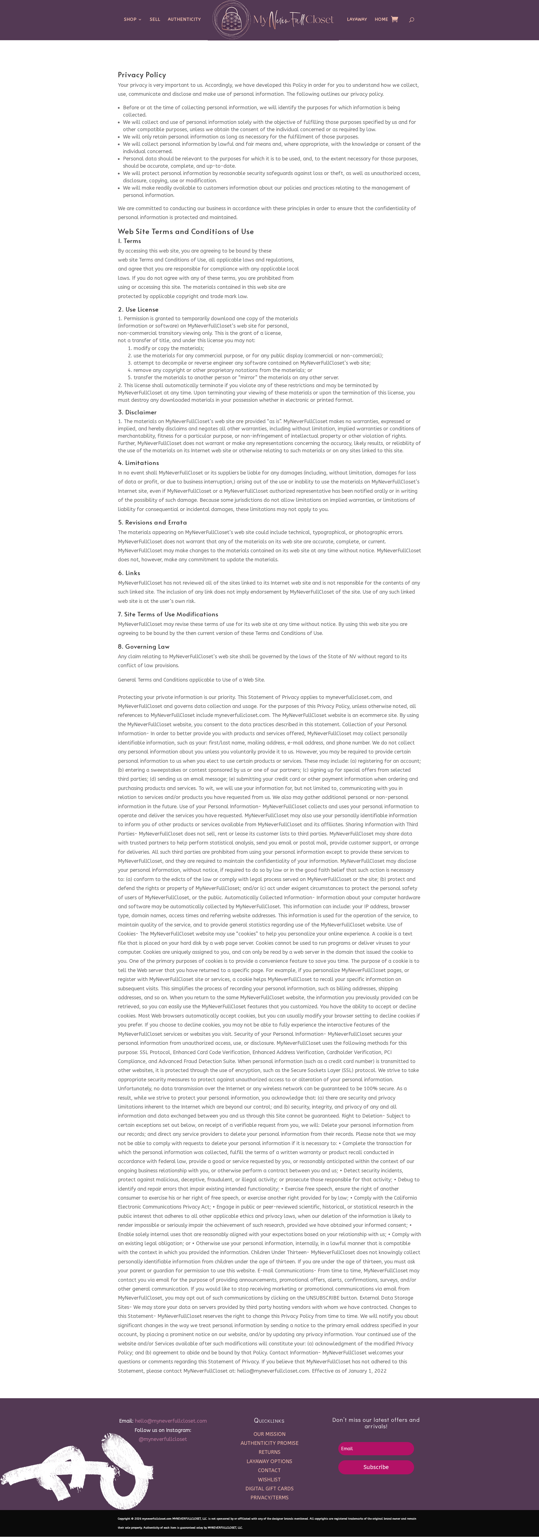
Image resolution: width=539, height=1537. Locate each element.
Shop (130, 19)
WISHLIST (269, 1480)
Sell (155, 19)
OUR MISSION (269, 1434)
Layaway (357, 19)
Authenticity (184, 19)
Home (381, 19)
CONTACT (269, 1470)
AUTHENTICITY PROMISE (269, 1443)
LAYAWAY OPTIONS (269, 1461)
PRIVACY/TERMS (269, 1498)
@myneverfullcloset (163, 1439)
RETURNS (269, 1452)
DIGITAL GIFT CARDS (269, 1489)
